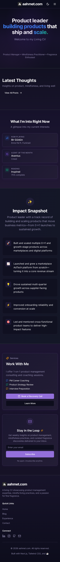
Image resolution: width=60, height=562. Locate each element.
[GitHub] (14, 536)
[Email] (19, 536)
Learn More (30, 403)
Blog (4, 513)
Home (5, 509)
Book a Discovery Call (31, 396)
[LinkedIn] (3, 536)
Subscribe (30, 454)
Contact (6, 523)
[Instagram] (9, 536)
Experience (7, 518)
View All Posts (11, 93)
